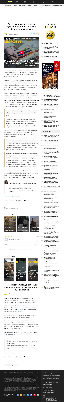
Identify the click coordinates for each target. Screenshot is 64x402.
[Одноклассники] (38, 33)
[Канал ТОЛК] (25, 200)
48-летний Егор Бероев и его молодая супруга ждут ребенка (51, 162)
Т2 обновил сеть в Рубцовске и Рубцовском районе (51, 197)
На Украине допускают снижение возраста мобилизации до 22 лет (51, 237)
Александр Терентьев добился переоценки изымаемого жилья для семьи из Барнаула (51, 182)
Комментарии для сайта (33, 254)
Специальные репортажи (45, 5)
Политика (47, 1)
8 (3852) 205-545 (47, 389)
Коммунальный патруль (57, 5)
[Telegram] (31, 33)
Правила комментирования (51, 398)
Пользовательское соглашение (51, 397)
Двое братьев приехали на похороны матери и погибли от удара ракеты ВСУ (51, 173)
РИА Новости (18, 311)
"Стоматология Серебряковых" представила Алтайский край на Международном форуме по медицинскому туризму (51, 252)
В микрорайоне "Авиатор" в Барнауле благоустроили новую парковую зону (33, 272)
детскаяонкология (16, 196)
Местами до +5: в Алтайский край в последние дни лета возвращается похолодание (52, 188)
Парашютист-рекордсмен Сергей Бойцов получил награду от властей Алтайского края (51, 136)
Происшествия (37, 1)
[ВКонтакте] (35, 33)
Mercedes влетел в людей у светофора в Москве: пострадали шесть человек (51, 47)
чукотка (19, 352)
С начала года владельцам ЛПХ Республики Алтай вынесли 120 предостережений (51, 218)
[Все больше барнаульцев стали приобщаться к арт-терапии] (6, 187)
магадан (13, 352)
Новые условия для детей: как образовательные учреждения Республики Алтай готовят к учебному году (50, 167)
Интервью (29, 5)
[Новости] (18, 200)
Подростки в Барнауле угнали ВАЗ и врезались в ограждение (51, 222)
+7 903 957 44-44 (47, 385)
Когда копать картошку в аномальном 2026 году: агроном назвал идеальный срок (51, 121)
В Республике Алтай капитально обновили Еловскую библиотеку (51, 201)
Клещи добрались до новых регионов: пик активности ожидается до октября (50, 193)
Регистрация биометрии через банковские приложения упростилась (51, 265)
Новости (20, 1)
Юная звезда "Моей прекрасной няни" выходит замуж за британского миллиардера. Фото (51, 106)
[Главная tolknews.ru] (10, 2)
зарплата (6, 352)
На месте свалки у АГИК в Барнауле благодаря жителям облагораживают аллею (50, 227)
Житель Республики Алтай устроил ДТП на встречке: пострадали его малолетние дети (51, 247)
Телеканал (28, 1)
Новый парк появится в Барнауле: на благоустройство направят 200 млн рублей (51, 152)
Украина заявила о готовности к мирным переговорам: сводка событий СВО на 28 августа (51, 147)
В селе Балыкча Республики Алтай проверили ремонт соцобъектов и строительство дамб (51, 52)
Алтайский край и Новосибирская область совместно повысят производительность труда (51, 126)
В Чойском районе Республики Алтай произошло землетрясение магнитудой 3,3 (51, 142)
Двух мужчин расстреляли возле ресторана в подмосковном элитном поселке (51, 116)
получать (10, 334)
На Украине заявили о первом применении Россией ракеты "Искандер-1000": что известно (50, 212)
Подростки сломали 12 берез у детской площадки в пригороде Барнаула (51, 157)
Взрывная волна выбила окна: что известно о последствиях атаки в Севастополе (51, 270)
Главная (15, 5)
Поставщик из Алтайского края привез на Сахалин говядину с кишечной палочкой (51, 100)
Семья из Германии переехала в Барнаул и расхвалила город (51, 281)
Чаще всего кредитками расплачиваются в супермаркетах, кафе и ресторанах (51, 241)
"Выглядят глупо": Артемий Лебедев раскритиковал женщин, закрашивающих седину (51, 206)
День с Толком (22, 5)
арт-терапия (7, 196)
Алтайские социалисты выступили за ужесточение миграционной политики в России (52, 95)
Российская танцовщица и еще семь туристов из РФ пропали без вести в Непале (51, 232)
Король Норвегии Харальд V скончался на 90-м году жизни (51, 178)
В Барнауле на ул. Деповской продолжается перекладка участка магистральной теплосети (52, 58)
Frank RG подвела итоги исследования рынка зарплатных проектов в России (51, 111)
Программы (35, 5)
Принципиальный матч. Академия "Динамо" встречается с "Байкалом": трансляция (51, 287)
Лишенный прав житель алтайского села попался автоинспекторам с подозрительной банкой (49, 259)
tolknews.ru (48, 372)
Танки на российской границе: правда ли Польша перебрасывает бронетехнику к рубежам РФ (51, 275)
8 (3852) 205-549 (47, 390)
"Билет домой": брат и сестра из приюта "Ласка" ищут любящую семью (9, 273)
